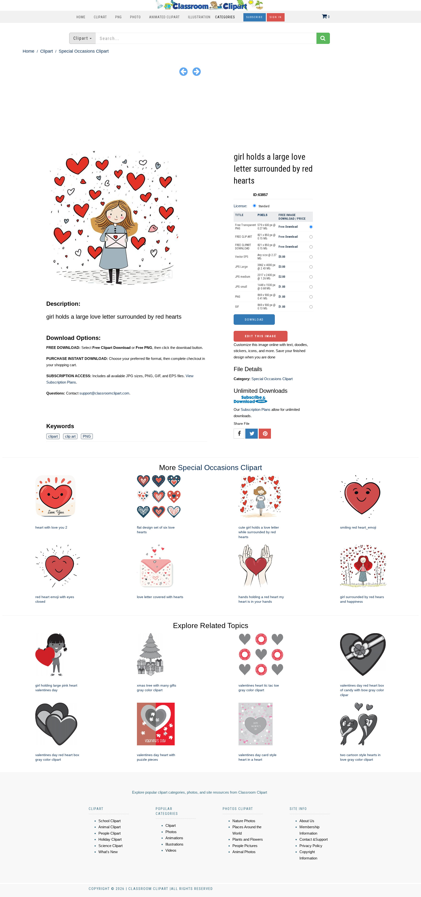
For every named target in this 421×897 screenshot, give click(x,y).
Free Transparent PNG (245, 226)
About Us (306, 821)
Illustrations (174, 844)
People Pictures (245, 846)
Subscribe (254, 17)
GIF (237, 306)
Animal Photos (244, 852)
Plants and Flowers (247, 839)
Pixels (263, 215)
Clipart (100, 17)
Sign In (276, 17)
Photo (135, 17)
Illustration (199, 17)
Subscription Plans (255, 409)
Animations (174, 838)
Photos (171, 832)
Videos (170, 850)
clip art (70, 436)
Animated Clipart (164, 17)
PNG (118, 17)
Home (81, 17)
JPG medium (242, 276)
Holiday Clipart (110, 839)
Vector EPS (241, 256)
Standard (263, 206)
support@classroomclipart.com (104, 393)
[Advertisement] (210, 114)
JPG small (241, 286)
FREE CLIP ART (243, 236)
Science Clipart (110, 846)
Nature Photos (243, 821)
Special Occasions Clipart (84, 51)
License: (240, 206)
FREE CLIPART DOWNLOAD (243, 246)
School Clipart (109, 821)
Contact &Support (313, 839)
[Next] (196, 71)
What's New (108, 852)
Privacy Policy (310, 846)
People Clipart (109, 833)
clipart (53, 436)
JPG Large (241, 266)
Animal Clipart (109, 827)
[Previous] (183, 71)
